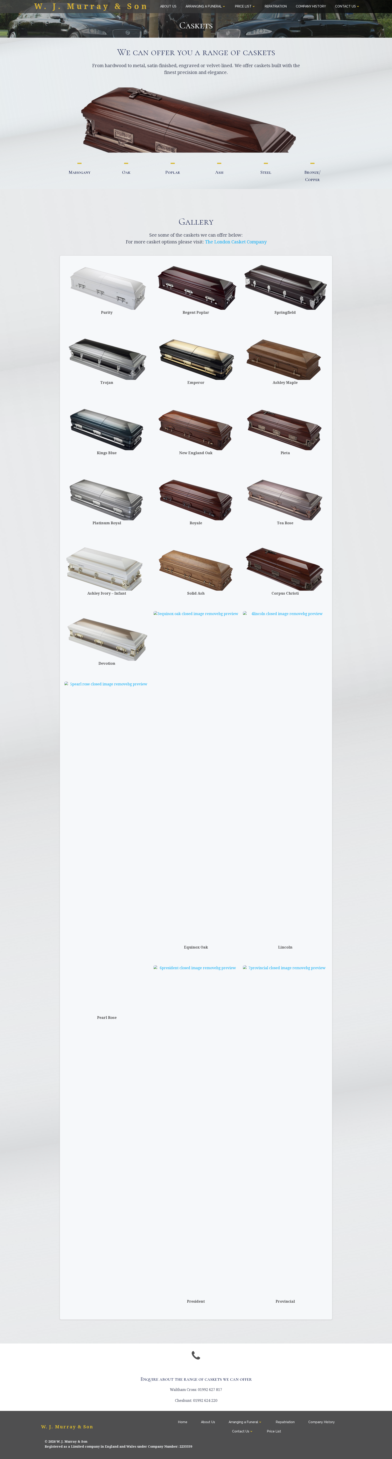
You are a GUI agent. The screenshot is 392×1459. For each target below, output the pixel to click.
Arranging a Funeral (204, 6)
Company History (311, 6)
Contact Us (345, 6)
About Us (168, 6)
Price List (243, 6)
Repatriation (276, 6)
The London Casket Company (236, 242)
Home (182, 1422)
